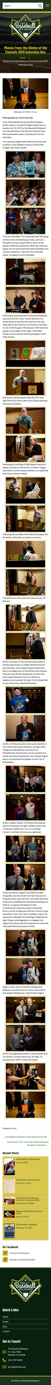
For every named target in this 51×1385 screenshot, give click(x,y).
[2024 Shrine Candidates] (25, 1231)
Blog (5, 1326)
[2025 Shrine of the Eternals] (25, 1186)
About (5, 1316)
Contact (6, 1331)
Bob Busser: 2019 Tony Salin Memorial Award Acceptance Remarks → (27, 1143)
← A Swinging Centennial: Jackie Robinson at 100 (25, 1136)
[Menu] (47, 5)
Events (6, 1321)
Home (22, 57)
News (34, 112)
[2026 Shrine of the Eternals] (25, 1166)
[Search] (40, 6)
